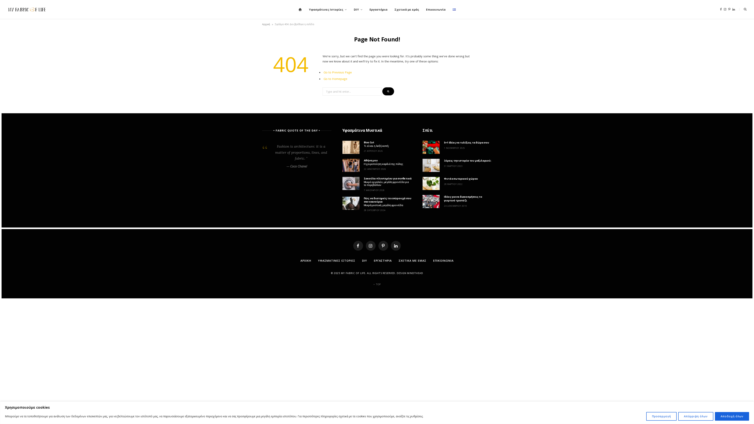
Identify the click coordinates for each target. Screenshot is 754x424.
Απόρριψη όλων (696, 416)
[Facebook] (358, 246)
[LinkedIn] (396, 246)
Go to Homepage (335, 79)
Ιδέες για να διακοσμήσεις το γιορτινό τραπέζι (463, 198)
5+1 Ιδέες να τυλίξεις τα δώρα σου (466, 142)
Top (378, 284)
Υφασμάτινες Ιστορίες (326, 9)
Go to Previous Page (338, 72)
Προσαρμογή (661, 416)
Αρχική (266, 24)
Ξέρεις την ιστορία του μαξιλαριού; (467, 160)
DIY (356, 9)
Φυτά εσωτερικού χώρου (461, 178)
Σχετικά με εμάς (406, 9)
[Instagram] (371, 246)
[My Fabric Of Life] (27, 9)
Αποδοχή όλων (732, 416)
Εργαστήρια (378, 9)
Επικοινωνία (436, 9)
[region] (377, 412)
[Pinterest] (383, 246)
